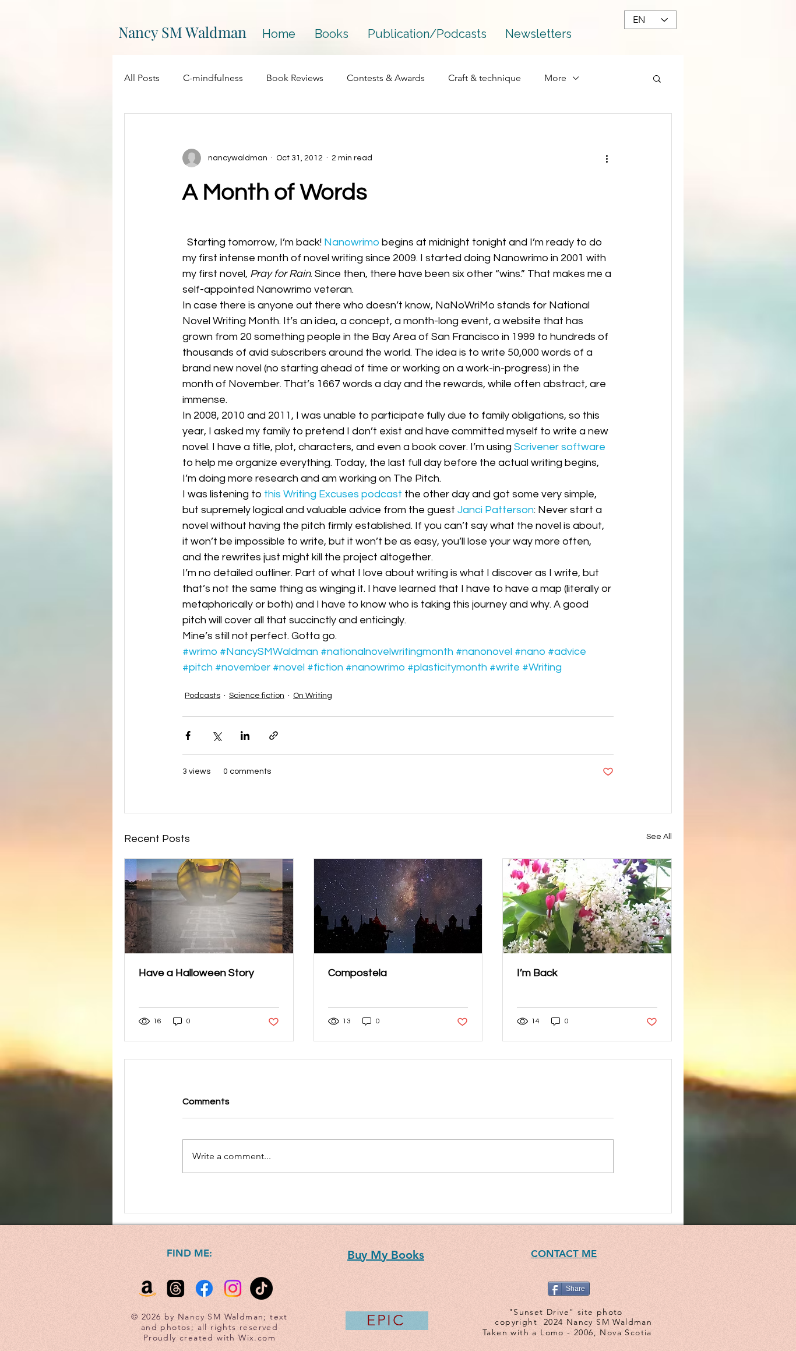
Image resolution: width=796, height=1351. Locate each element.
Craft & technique (484, 77)
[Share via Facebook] (187, 735)
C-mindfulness (213, 77)
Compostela (357, 972)
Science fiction (256, 696)
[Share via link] (273, 735)
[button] (657, 78)
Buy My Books (385, 1255)
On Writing (312, 696)
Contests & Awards (386, 77)
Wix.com (257, 1337)
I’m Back (537, 972)
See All (659, 837)
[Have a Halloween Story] (209, 906)
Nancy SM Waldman (182, 31)
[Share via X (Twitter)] (216, 735)
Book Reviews (294, 77)
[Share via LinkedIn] (245, 735)
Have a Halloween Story (196, 972)
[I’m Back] (587, 906)
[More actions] (607, 158)
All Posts (142, 77)
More (555, 77)
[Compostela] (398, 906)
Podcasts (202, 696)
